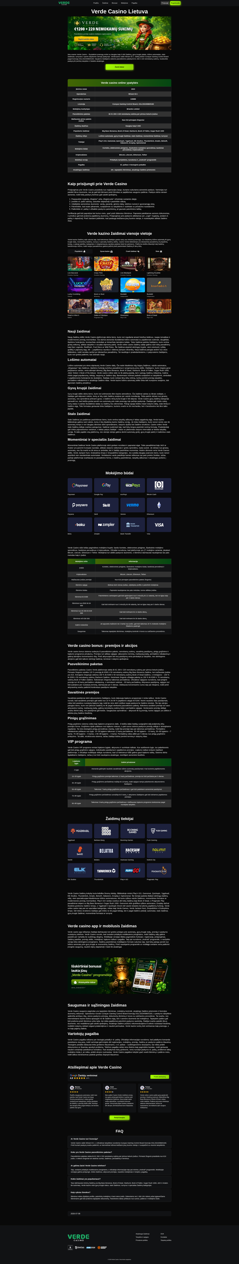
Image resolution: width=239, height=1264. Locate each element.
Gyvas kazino (105, 251)
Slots (157, 251)
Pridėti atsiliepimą (160, 1077)
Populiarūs (79, 251)
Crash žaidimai (131, 251)
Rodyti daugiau (119, 1117)
